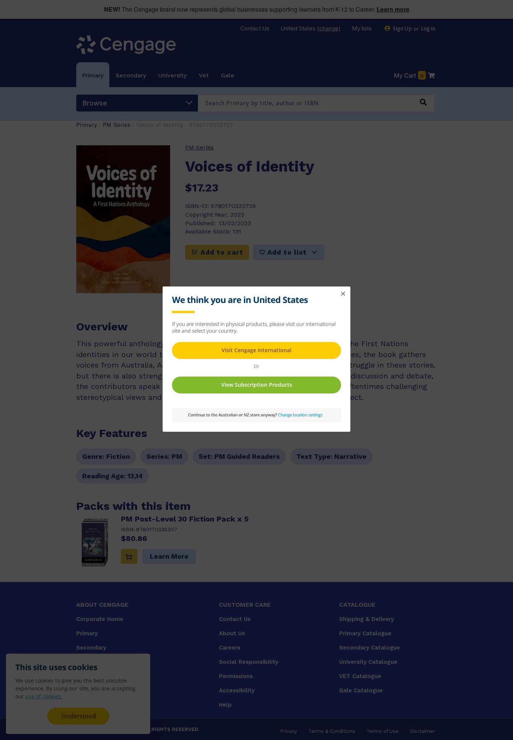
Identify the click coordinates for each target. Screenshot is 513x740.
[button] (343, 294)
